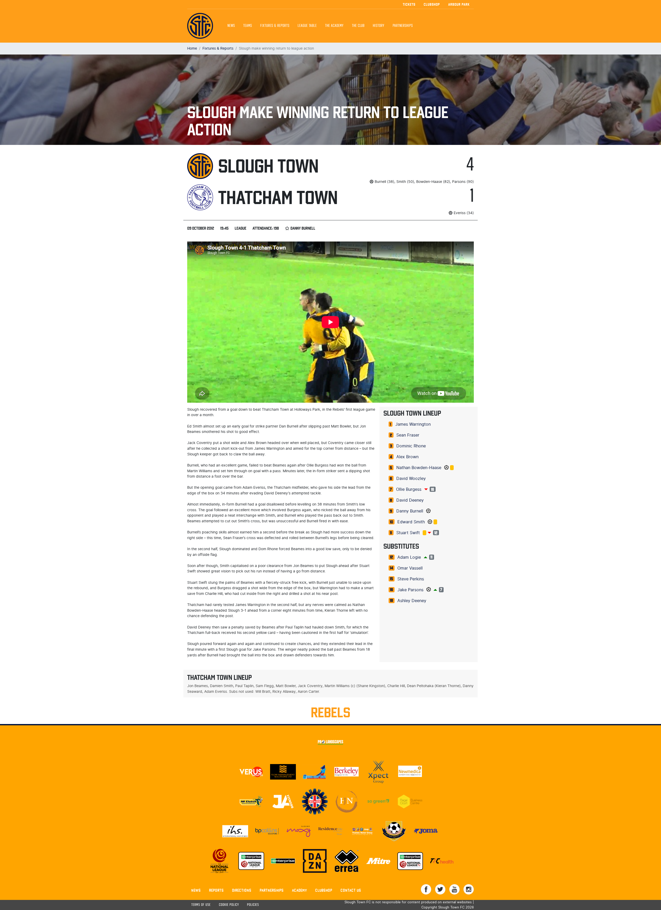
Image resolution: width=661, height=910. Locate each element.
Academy (299, 890)
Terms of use (201, 905)
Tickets (409, 4)
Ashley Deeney (411, 601)
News (231, 26)
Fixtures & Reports (274, 26)
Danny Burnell (409, 511)
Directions (241, 890)
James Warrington (413, 424)
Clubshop (432, 4)
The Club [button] (358, 26)
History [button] (378, 26)
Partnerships (272, 890)
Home (192, 48)
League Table (307, 26)
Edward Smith (411, 522)
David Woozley (411, 479)
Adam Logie (409, 557)
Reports (216, 890)
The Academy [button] (334, 26)
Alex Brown (407, 457)
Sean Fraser (407, 435)
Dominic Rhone (411, 446)
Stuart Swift (408, 533)
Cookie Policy (229, 905)
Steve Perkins (410, 579)
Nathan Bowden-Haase (418, 468)
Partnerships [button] (403, 26)
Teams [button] (247, 26)
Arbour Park (459, 4)
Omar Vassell (410, 568)
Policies (253, 905)
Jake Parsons (410, 590)
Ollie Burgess (408, 489)
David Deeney (410, 500)
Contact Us (351, 890)
